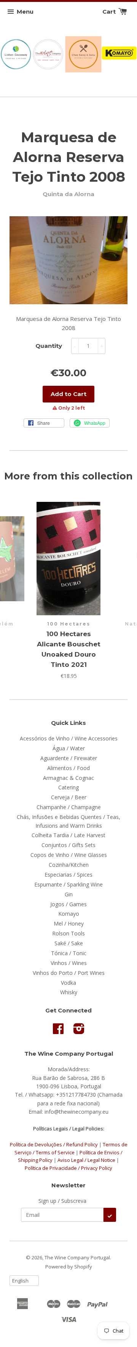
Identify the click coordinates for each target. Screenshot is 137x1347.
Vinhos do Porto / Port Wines (69, 972)
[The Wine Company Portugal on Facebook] (58, 1031)
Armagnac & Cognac (68, 777)
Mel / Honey (69, 923)
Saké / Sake (68, 943)
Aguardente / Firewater (68, 758)
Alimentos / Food (68, 768)
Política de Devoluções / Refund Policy (54, 1144)
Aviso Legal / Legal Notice (86, 1160)
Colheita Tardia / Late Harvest (68, 835)
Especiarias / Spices (68, 874)
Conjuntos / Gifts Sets (68, 845)
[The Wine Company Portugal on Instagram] (79, 1031)
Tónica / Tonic (68, 953)
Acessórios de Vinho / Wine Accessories (69, 738)
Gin (69, 894)
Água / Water (69, 748)
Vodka (68, 982)
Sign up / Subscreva (62, 1200)
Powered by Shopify (68, 1266)
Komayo (68, 913)
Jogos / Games (68, 904)
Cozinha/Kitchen (69, 864)
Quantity (48, 345)
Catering (68, 787)
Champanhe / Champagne (69, 807)
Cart (109, 11)
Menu (25, 11)
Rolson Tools (68, 933)
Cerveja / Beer (68, 797)
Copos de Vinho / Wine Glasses (68, 854)
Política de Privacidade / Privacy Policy (68, 1168)
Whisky (68, 992)
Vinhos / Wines (69, 963)
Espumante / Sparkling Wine (68, 884)
